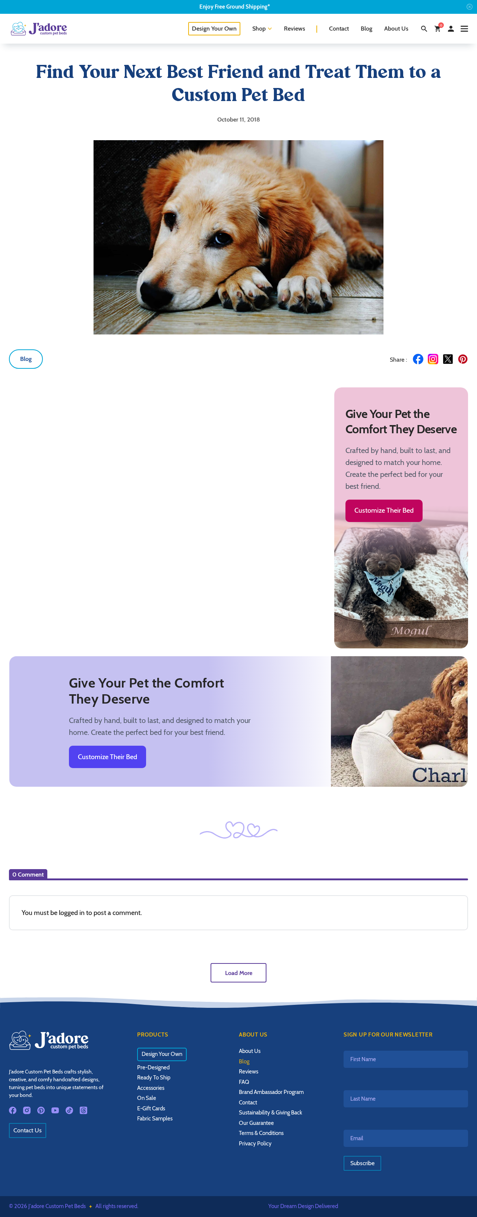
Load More (238, 973)
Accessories (150, 1088)
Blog (366, 28)
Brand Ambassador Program (271, 1092)
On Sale (146, 1098)
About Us (396, 28)
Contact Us (27, 1130)
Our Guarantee (256, 1123)
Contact (339, 28)
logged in (72, 913)
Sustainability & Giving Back (270, 1112)
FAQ (244, 1082)
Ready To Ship (153, 1077)
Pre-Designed (153, 1067)
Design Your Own (214, 28)
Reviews (294, 28)
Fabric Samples (155, 1118)
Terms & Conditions (261, 1133)
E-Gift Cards (151, 1108)
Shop (259, 28)
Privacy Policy (255, 1143)
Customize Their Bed (384, 510)
